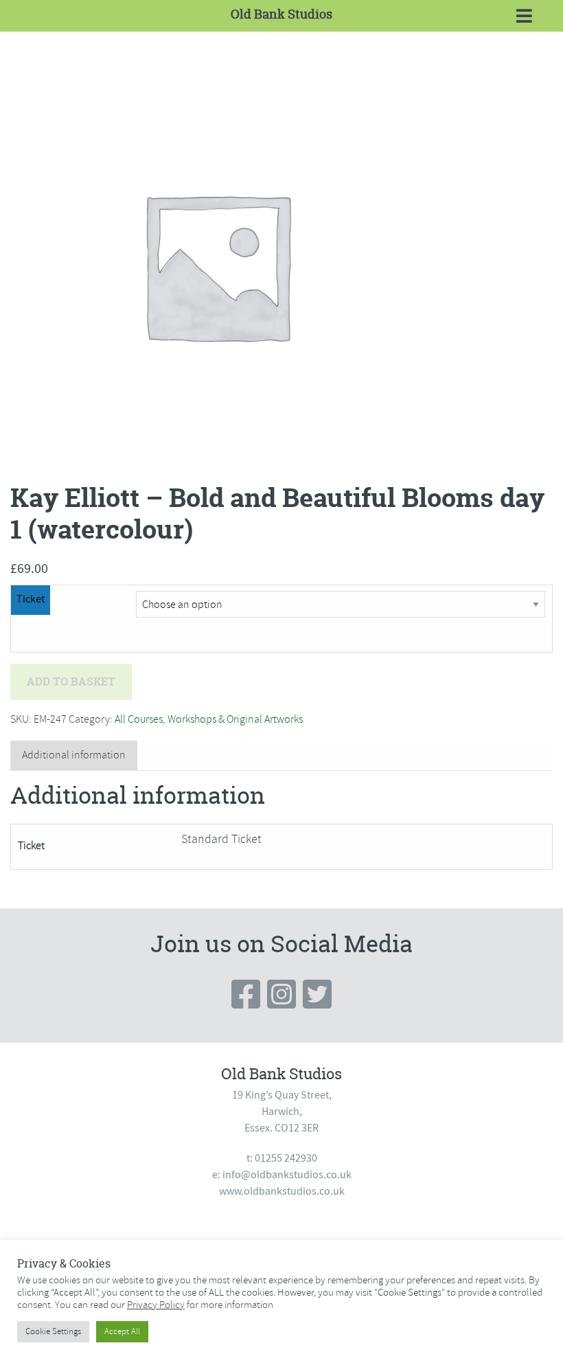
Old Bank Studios (281, 14)
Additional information (74, 755)
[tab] (73, 755)
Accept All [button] (122, 1331)
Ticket (30, 599)
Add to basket (71, 681)
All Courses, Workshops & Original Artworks (209, 719)
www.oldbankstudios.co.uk (282, 1191)
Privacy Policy (156, 1304)
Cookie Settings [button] (53, 1331)
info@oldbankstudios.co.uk (287, 1175)
